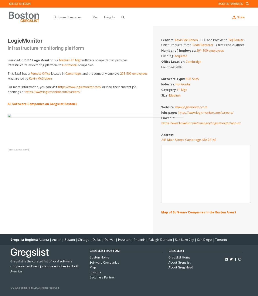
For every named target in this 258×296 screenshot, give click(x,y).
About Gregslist (179, 262)
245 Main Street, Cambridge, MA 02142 (188, 140)
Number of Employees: (178, 50)
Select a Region (20, 3)
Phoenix (139, 240)
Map (95, 17)
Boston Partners (231, 3)
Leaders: (168, 40)
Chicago (83, 240)
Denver (109, 240)
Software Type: (173, 79)
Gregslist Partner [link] (18, 150)
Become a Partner (102, 277)
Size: (165, 95)
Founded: (168, 67)
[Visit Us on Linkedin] (226, 259)
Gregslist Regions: (24, 240)
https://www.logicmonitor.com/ (79, 87)
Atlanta (44, 240)
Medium (64, 60)
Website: (168, 107)
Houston (124, 240)
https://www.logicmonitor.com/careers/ (52, 92)
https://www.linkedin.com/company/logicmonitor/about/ (201, 123)
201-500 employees (134, 73)
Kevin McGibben (40, 78)
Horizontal (69, 65)
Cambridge (73, 73)
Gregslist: (176, 251)
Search (247, 4)
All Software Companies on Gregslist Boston (41, 104)
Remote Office (40, 73)
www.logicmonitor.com (191, 107)
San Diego (204, 240)
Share (241, 17)
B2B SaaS (192, 79)
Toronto (221, 240)
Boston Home (99, 257)
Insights (109, 17)
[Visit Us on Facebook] (235, 259)
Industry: (168, 84)
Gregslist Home (179, 257)
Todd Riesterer (202, 45)
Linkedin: (168, 118)
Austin (56, 240)
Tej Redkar (235, 40)
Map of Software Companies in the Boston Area (197, 212)
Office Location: (173, 62)
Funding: (168, 56)
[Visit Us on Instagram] (239, 259)
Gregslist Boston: (105, 251)
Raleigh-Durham (160, 240)
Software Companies (68, 17)
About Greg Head (180, 267)
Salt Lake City (184, 240)
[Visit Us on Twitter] (231, 259)
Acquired (181, 56)
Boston (69, 240)
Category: (169, 90)
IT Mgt (76, 60)
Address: (168, 135)
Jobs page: (169, 112)
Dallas (97, 240)
